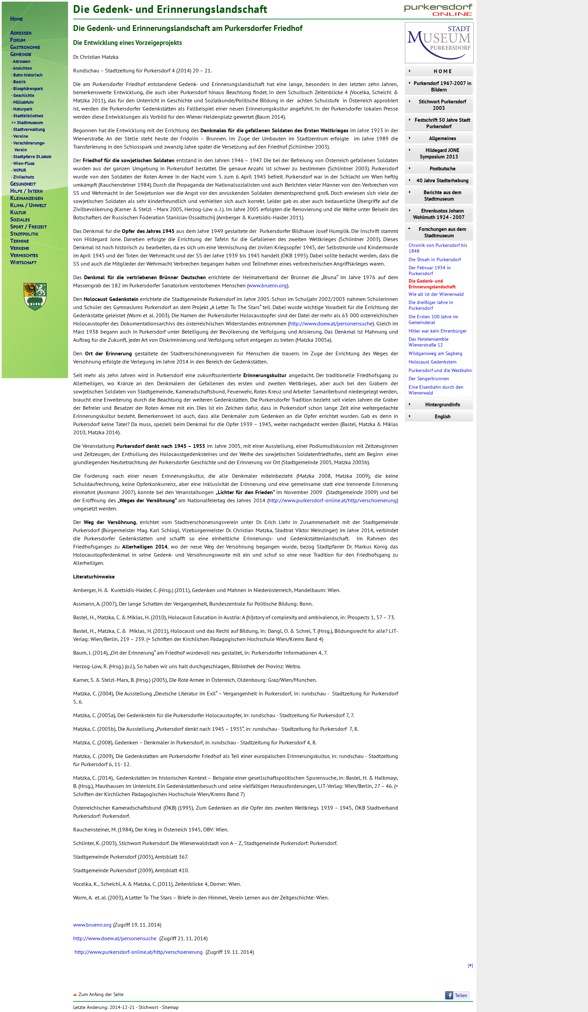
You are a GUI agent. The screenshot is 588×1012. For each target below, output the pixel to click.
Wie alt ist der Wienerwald (436, 294)
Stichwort (148, 1007)
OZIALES (20, 219)
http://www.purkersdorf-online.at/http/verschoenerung (332, 500)
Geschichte (22, 95)
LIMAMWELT (28, 205)
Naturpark (21, 109)
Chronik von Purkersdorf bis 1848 (438, 248)
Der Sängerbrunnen (429, 378)
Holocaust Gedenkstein (433, 362)
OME (16, 18)
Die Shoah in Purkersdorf (435, 259)
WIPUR (18, 170)
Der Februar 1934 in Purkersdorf (430, 270)
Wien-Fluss (22, 163)
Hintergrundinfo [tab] (442, 404)
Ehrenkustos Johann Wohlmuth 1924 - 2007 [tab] (439, 213)
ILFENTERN (26, 191)
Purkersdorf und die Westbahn (440, 370)
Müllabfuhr (22, 102)
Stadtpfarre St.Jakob (31, 156)
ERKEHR (19, 248)
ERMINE (19, 240)
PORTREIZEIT (28, 226)
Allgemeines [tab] (442, 138)
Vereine (19, 136)
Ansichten (21, 68)
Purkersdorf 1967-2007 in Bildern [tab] (442, 86)
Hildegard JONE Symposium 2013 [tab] (440, 153)
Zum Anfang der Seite (101, 994)
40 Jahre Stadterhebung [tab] (442, 180)
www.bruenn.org (267, 285)
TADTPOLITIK (24, 233)
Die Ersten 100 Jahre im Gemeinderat (433, 319)
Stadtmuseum (27, 122)
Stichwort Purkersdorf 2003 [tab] (442, 104)
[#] (470, 965)
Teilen (461, 995)
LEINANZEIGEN (26, 198)
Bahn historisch (27, 75)
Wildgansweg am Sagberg (435, 353)
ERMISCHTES (24, 255)
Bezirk (18, 82)
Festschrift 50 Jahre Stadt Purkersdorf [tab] (442, 123)
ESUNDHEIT (23, 183)
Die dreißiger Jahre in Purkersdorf (431, 305)
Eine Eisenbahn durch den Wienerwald (436, 390)
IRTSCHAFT (23, 262)
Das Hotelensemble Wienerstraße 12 (428, 342)
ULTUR (18, 212)
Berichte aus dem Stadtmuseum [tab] (442, 195)
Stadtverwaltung (28, 129)
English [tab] (443, 416)
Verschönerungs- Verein (27, 146)
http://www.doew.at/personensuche (331, 323)
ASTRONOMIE (25, 47)
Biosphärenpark (27, 88)
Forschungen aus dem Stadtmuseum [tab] (442, 232)
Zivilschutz (22, 177)
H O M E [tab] (443, 71)
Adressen (20, 61)
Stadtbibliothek (27, 116)
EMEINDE (20, 54)
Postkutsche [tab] (443, 168)
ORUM (17, 40)
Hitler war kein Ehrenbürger (438, 331)
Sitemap (170, 1007)
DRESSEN (21, 32)
